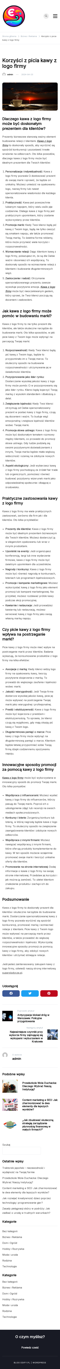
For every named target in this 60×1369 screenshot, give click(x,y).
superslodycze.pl (12, 972)
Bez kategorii (9, 1231)
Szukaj (6, 1144)
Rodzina (7, 1260)
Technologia (9, 1266)
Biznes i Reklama (12, 52)
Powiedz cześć (30, 1347)
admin (10, 74)
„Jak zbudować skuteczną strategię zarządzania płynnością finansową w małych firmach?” (37, 1124)
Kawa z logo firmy (13, 777)
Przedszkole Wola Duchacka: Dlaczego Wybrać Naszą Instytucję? (39, 1086)
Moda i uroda (10, 1254)
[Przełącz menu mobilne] (55, 16)
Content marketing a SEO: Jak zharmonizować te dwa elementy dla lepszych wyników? (40, 1104)
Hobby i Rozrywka (13, 1248)
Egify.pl (25, 1362)
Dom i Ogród (9, 1242)
